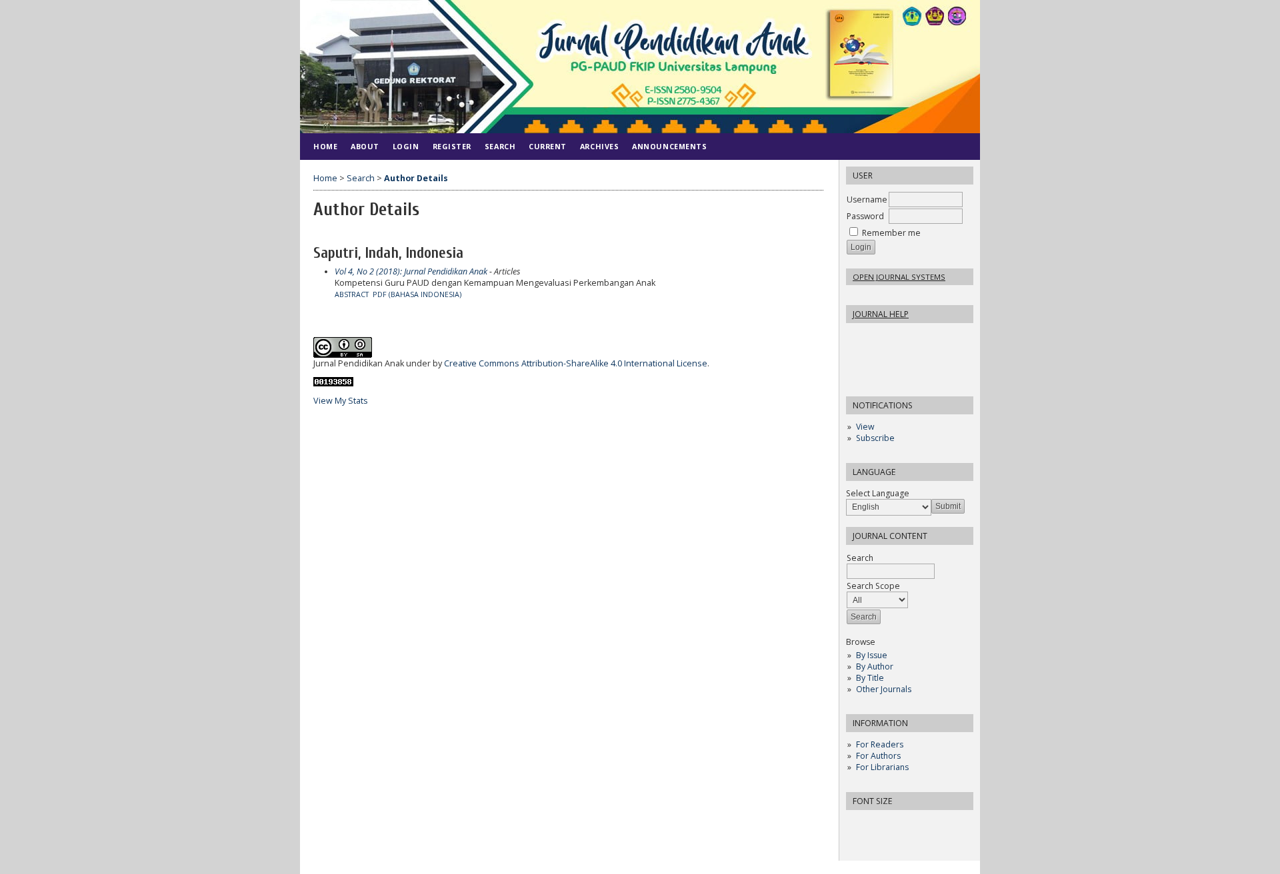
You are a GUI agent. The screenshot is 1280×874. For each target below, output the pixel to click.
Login (406, 146)
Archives (599, 146)
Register (452, 146)
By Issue (871, 655)
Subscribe (875, 438)
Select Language (877, 493)
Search (500, 146)
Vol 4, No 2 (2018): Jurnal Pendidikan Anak (411, 271)
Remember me (891, 232)
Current (548, 146)
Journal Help (881, 314)
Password (865, 216)
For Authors (878, 755)
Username (867, 199)
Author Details (416, 178)
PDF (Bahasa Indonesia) (417, 294)
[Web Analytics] (333, 383)
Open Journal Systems (899, 277)
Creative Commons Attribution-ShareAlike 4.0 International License (575, 363)
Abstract (352, 294)
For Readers (879, 744)
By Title (870, 677)
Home (325, 146)
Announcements (669, 146)
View (865, 426)
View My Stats (340, 400)
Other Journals (883, 689)
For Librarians (882, 767)
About (365, 146)
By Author (874, 666)
